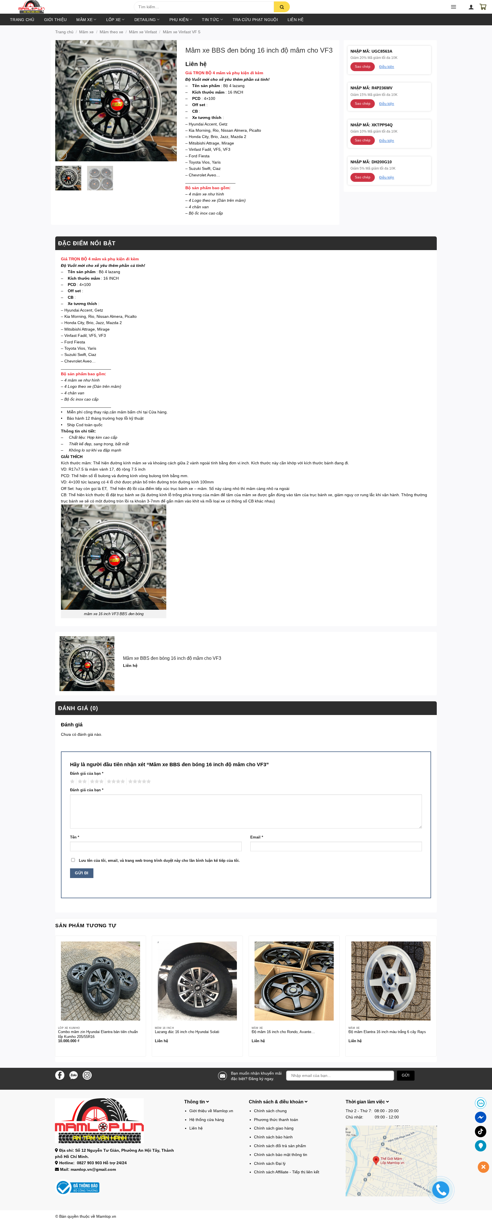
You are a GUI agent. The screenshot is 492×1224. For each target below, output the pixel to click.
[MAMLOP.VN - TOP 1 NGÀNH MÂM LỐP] (71, 7)
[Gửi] (282, 6)
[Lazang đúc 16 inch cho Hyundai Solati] (197, 981)
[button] (46, 8)
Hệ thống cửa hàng (206, 1119)
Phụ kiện (178, 19)
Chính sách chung (270, 1110)
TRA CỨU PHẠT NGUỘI (255, 19)
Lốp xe (113, 19)
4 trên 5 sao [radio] (115, 781)
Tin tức (210, 19)
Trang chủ (22, 19)
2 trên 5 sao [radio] (81, 781)
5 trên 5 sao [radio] (138, 781)
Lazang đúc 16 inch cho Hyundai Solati (187, 1032)
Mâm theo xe (111, 32)
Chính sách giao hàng (274, 1128)
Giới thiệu (55, 19)
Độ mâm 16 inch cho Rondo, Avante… (283, 1032)
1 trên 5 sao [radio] (72, 781)
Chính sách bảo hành (273, 1137)
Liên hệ (296, 19)
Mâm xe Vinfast (143, 32)
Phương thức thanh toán (276, 1119)
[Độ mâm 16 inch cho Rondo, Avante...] (294, 981)
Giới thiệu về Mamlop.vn (211, 1110)
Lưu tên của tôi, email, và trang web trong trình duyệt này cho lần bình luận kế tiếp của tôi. (159, 861)
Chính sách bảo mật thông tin (280, 1154)
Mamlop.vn (106, 1216)
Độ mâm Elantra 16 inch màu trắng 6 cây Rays (387, 1032)
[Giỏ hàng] (482, 7)
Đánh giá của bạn (86, 774)
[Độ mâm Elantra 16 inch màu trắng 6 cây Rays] (390, 981)
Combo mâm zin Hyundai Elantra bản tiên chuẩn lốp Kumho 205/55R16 (98, 1034)
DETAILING (145, 19)
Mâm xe (84, 19)
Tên (74, 837)
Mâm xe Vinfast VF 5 (181, 32)
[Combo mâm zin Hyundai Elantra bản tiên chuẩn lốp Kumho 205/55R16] (100, 981)
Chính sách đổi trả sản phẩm (280, 1145)
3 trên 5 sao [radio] (96, 781)
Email (256, 837)
